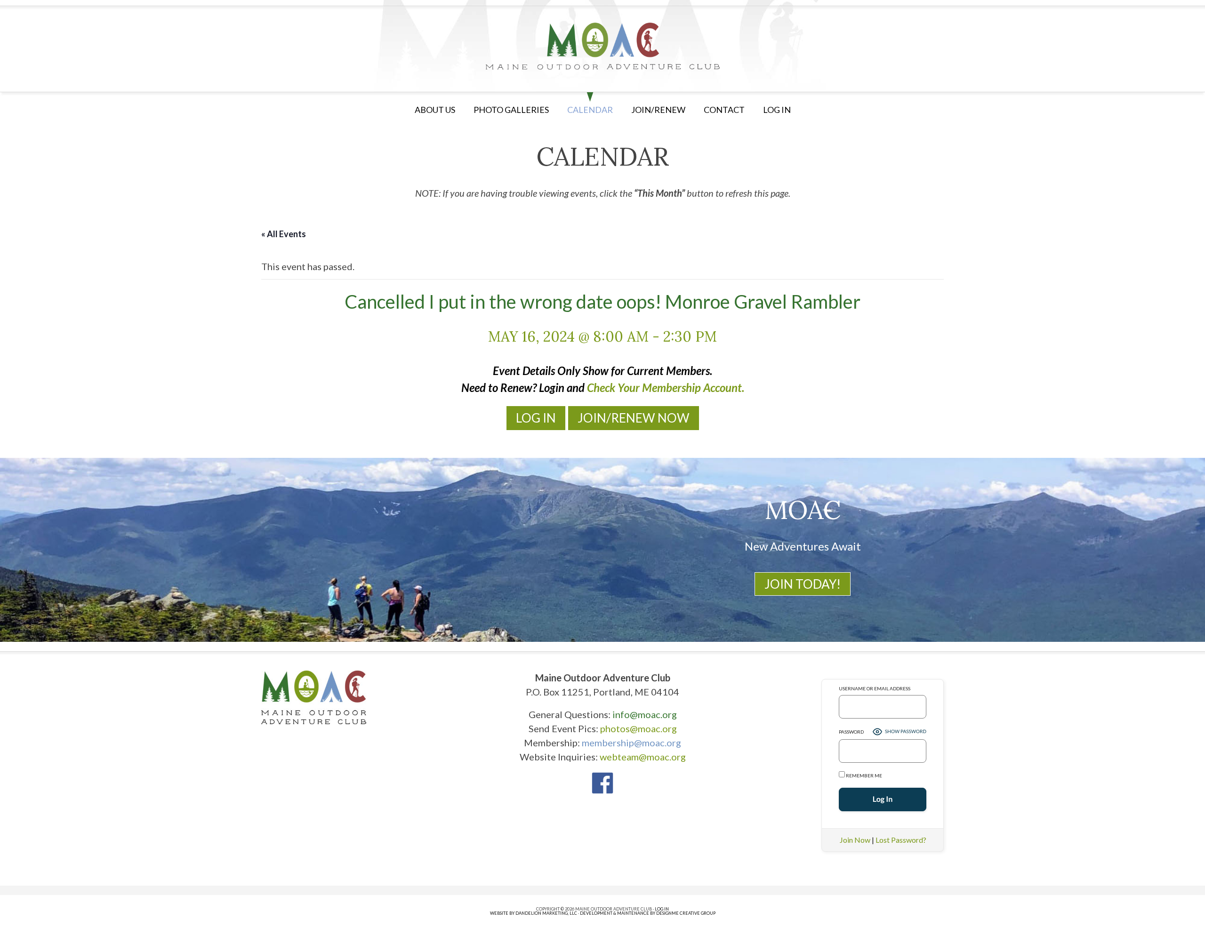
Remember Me (863, 775)
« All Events (283, 234)
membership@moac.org (631, 742)
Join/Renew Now (634, 417)
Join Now (855, 839)
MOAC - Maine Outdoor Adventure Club (602, 46)
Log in (777, 109)
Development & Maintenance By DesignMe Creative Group (647, 913)
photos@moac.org (638, 728)
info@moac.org (644, 714)
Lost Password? (901, 839)
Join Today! (802, 583)
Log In (536, 417)
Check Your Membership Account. (665, 387)
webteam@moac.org (643, 756)
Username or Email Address (874, 688)
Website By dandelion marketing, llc (533, 913)
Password (851, 732)
